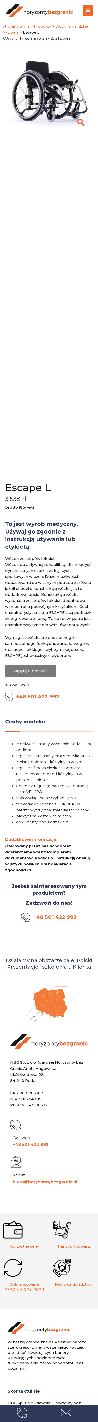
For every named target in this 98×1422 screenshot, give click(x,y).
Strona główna (16, 26)
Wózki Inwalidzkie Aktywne (38, 39)
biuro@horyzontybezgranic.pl (45, 1181)
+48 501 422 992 (31, 1144)
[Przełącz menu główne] (88, 10)
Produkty (42, 26)
